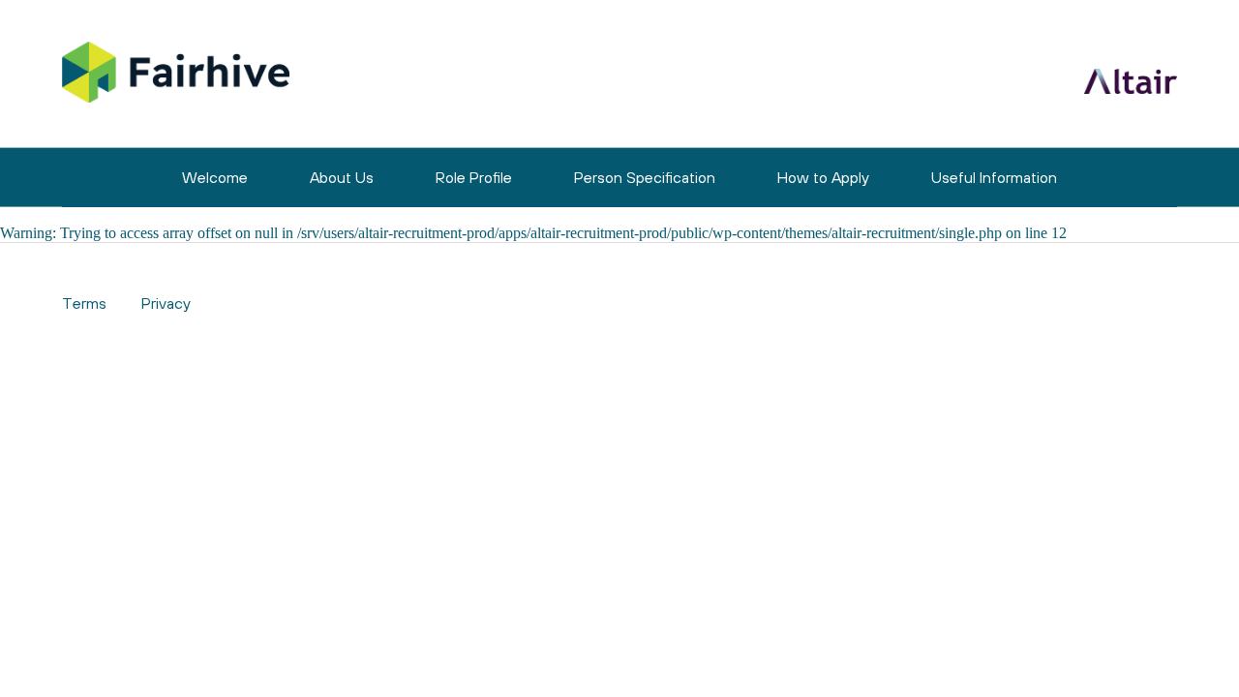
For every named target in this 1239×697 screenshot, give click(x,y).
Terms (84, 303)
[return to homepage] (175, 74)
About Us (342, 177)
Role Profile (474, 177)
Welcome (215, 177)
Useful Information (994, 177)
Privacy (166, 303)
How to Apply (823, 177)
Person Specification (644, 177)
